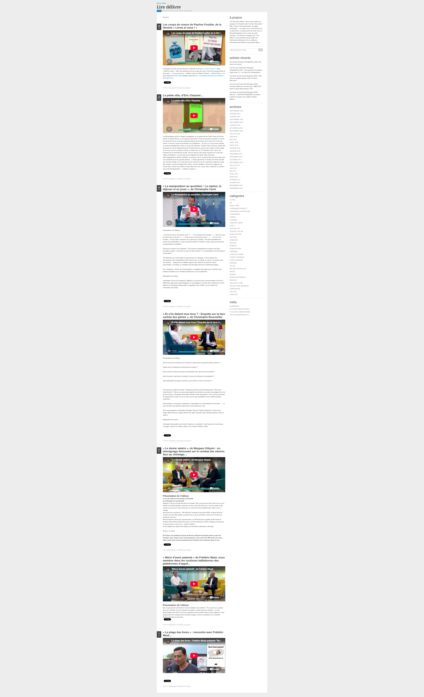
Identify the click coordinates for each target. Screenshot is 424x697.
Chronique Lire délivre (240, 211)
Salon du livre (236, 283)
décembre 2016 (236, 185)
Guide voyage (235, 234)
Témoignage (235, 289)
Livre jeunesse (236, 260)
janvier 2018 (235, 151)
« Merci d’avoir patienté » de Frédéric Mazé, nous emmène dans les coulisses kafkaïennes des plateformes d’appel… (194, 560)
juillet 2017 (235, 165)
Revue (232, 271)
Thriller (233, 294)
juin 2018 (233, 137)
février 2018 (235, 148)
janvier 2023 (235, 116)
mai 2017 (233, 171)
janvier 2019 (235, 125)
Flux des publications (239, 309)
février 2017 (235, 180)
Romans (233, 280)
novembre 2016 (236, 188)
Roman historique (238, 277)
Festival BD (235, 228)
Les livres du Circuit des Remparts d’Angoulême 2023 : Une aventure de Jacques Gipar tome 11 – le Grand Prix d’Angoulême (246, 70)
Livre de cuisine (236, 254)
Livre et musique (237, 257)
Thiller (233, 291)
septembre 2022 (236, 119)
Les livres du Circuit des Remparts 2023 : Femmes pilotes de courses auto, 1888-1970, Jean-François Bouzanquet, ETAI (245, 86)
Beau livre (234, 205)
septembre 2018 (236, 131)
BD (231, 203)
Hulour (233, 243)
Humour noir (235, 248)
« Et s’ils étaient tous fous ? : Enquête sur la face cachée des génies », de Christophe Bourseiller (194, 315)
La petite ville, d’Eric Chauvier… (183, 95)
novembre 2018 (236, 128)
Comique (233, 220)
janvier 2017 (235, 182)
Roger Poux (169, 78)
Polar (232, 266)
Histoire (233, 237)
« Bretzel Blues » (216, 73)
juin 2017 (233, 168)
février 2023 (235, 114)
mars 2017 (234, 177)
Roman (233, 274)
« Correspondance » (178, 73)
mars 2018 (234, 145)
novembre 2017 (236, 157)
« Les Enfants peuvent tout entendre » (211, 76)
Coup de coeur (236, 223)
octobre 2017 (235, 159)
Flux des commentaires (240, 312)
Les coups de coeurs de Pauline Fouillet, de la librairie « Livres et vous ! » (192, 26)
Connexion (234, 306)
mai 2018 (233, 139)
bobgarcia (172, 88)
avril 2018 (234, 142)
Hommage (234, 240)
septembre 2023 (236, 111)
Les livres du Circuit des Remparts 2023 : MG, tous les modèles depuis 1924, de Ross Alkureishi (246, 78)
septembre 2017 (236, 162)
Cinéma (233, 217)
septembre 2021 (236, 122)
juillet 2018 (235, 134)
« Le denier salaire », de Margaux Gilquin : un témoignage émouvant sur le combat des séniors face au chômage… (193, 451)
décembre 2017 (236, 154)
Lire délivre (169, 7)
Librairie (233, 251)
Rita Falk (178, 76)
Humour (233, 246)
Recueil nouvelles (238, 269)
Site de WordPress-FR (239, 315)
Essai (232, 226)
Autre (232, 200)
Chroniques (235, 214)
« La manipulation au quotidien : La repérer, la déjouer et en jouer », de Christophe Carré (192, 188)
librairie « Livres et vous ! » (207, 69)
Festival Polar (236, 231)
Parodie (233, 263)
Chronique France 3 (238, 208)
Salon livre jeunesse (239, 286)
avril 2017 (234, 174)
